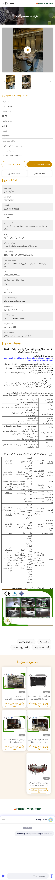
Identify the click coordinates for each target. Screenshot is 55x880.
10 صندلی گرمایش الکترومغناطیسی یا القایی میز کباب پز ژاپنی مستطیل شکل (14, 698)
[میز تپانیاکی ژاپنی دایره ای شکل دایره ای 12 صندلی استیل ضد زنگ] (39, 767)
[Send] (4, 876)
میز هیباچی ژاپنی (26, 642)
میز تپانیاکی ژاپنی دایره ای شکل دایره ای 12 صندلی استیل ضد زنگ (39, 784)
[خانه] (27, 812)
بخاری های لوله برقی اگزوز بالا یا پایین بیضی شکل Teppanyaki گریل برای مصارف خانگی (39, 741)
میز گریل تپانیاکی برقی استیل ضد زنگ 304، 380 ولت (39, 697)
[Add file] (51, 876)
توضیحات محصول (14, 173)
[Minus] (3, 819)
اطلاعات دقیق (39, 173)
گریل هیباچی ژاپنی (41, 647)
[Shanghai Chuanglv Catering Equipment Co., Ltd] (44, 3)
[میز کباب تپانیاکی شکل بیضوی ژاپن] (27, 50)
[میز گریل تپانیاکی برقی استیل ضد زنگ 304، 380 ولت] (39, 680)
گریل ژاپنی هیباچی (20, 647)
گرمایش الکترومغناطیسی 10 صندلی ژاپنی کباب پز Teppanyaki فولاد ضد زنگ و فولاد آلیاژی (14, 741)
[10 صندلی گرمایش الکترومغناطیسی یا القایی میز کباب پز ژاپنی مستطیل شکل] (14, 680)
